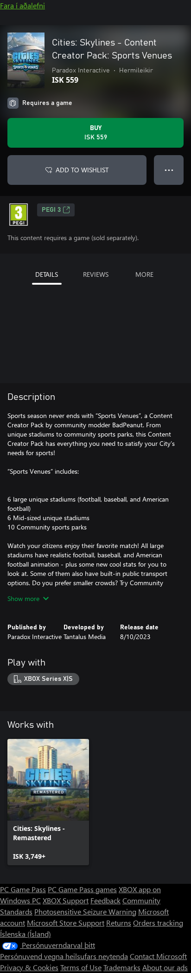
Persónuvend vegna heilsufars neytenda (64, 956)
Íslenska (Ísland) (25, 934)
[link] (48, 802)
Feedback (105, 900)
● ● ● (169, 169)
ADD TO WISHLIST (82, 169)
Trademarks (121, 967)
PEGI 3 (51, 210)
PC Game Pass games (82, 889)
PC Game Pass (23, 889)
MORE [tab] (144, 274)
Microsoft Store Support (65, 922)
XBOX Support (66, 900)
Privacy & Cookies (29, 967)
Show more (23, 598)
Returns (118, 922)
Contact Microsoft (158, 956)
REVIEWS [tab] (95, 274)
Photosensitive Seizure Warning (85, 911)
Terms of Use (81, 967)
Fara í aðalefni (22, 5)
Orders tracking (158, 922)
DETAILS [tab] (46, 274)
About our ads (165, 967)
